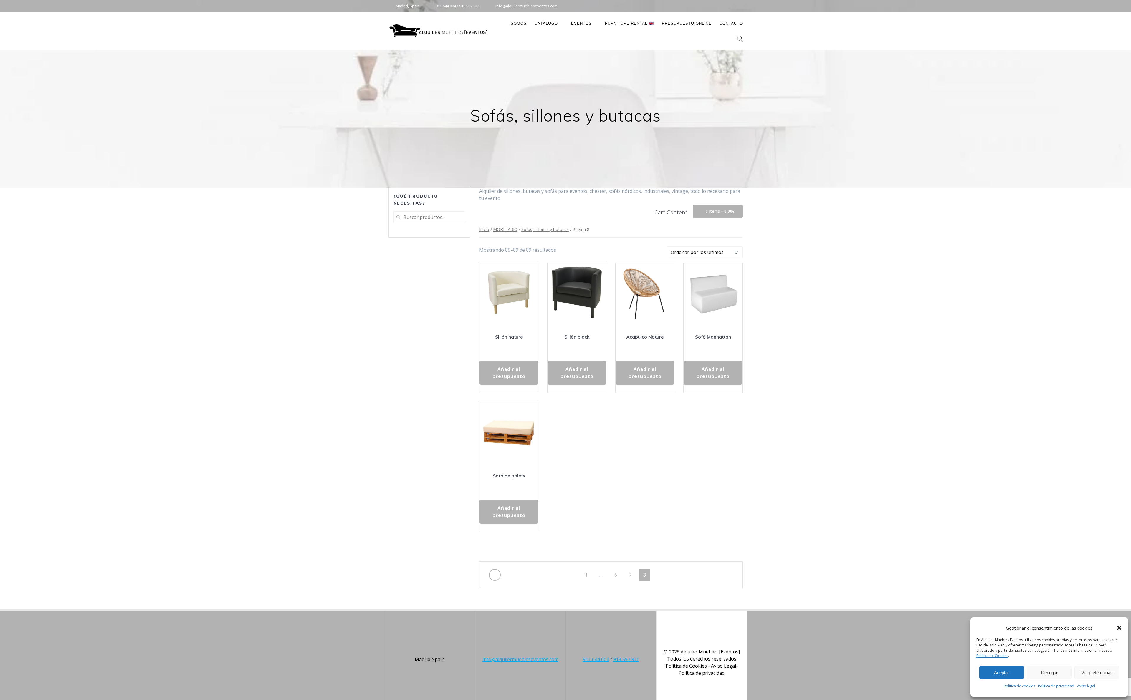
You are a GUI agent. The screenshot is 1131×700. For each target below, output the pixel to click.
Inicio (484, 229)
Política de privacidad (1056, 686)
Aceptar (1001, 672)
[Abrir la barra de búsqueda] (740, 38)
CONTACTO (731, 23)
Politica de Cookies (686, 666)
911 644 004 (446, 6)
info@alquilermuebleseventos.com (526, 6)
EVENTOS (581, 23)
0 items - (720, 211)
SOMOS (519, 23)
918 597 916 (469, 6)
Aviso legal (1086, 686)
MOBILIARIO (505, 229)
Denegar (1049, 672)
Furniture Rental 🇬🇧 (629, 23)
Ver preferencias (1097, 672)
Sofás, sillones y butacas (545, 229)
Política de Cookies (992, 655)
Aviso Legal (723, 666)
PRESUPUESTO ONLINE (687, 23)
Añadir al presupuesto (508, 372)
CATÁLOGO (546, 23)
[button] (1119, 628)
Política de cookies (1019, 686)
